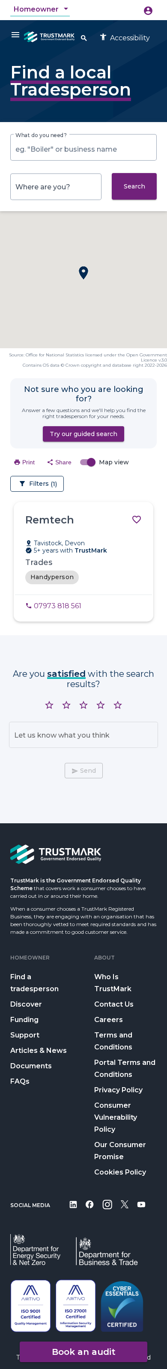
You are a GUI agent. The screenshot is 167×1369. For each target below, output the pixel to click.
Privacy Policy (118, 1090)
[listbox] (83, 577)
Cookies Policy (120, 1172)
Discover (26, 1004)
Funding (24, 1020)
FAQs (20, 1081)
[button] (83, 273)
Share (59, 462)
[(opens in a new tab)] (73, 1210)
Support (24, 1035)
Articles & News (38, 1050)
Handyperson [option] (52, 577)
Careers (108, 1020)
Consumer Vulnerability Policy (115, 1117)
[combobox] (42, 9)
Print (24, 462)
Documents (31, 1066)
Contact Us (114, 1004)
